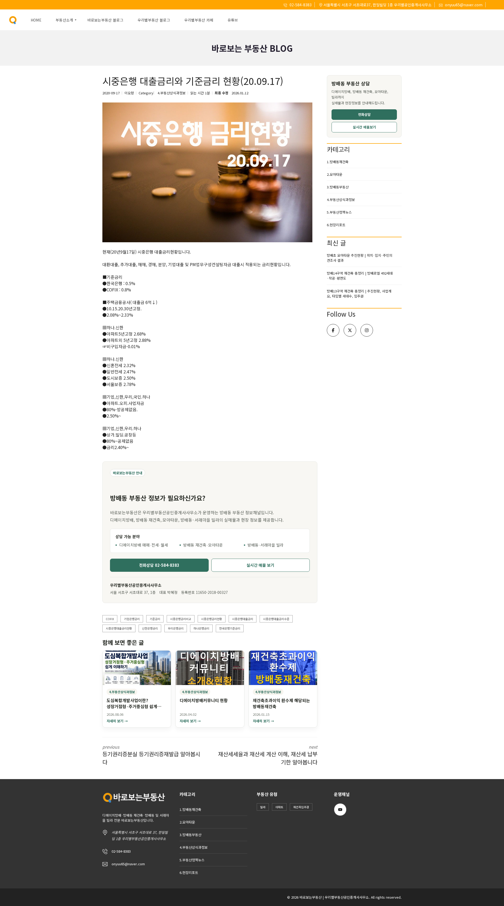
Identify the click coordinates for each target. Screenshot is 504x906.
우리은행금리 (175, 628)
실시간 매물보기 (364, 127)
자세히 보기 (117, 721)
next (267, 755)
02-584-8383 (300, 4)
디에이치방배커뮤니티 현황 (204, 700)
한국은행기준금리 (229, 628)
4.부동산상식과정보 (172, 92)
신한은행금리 (150, 628)
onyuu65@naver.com (463, 4)
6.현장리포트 (336, 224)
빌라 (262, 807)
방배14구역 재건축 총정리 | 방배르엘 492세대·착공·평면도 (360, 276)
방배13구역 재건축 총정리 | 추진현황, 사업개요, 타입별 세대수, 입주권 (359, 294)
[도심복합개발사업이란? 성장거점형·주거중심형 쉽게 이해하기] (137, 668)
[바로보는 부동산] (13, 19)
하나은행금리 (201, 628)
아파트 (279, 807)
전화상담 (364, 114)
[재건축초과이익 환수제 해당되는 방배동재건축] (283, 668)
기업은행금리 (132, 619)
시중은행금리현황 (211, 619)
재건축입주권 (301, 807)
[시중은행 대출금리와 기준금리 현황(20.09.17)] (207, 172)
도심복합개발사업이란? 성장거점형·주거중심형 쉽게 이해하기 (132, 706)
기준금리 (155, 619)
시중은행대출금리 (242, 619)
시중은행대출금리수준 (276, 619)
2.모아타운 (334, 174)
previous (151, 755)
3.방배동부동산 (338, 186)
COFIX (110, 619)
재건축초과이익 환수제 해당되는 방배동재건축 (281, 703)
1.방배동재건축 (338, 161)
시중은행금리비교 (180, 619)
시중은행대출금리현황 (119, 628)
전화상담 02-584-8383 (159, 565)
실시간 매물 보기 (260, 565)
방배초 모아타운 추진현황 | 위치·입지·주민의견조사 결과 (359, 258)
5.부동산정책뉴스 (339, 212)
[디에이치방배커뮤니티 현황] (210, 668)
